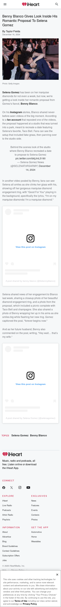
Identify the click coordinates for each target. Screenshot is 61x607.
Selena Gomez (19, 435)
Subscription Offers (11, 555)
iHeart (5, 500)
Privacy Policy (30, 603)
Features (35, 505)
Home (34, 536)
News (33, 500)
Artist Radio (7, 514)
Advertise (6, 536)
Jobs (4, 560)
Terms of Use (21, 600)
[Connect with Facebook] (3, 487)
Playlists (6, 519)
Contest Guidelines (11, 550)
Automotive (36, 531)
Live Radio (7, 505)
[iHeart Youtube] (28, 487)
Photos (34, 519)
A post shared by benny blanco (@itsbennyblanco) (30, 281)
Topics (5, 435)
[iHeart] (30, 4)
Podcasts (6, 510)
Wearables (36, 541)
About (5, 531)
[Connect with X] (11, 487)
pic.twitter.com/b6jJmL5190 (30, 158)
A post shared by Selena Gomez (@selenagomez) (30, 418)
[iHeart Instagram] (19, 487)
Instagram (16, 112)
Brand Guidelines (10, 546)
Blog (4, 541)
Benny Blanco (38, 435)
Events (34, 510)
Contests (35, 514)
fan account (14, 119)
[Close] (57, 574)
